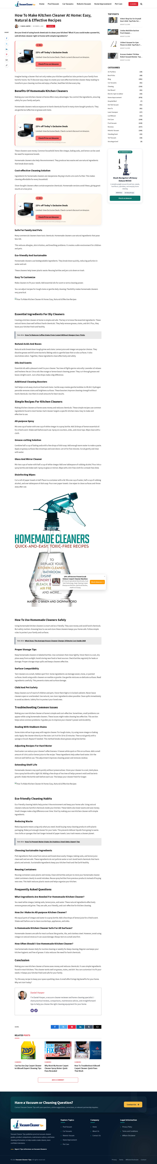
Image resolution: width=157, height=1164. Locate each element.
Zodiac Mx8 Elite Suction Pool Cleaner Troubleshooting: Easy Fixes (131, 31)
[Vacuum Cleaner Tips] (25, 4)
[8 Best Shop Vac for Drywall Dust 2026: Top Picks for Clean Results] (113, 20)
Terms (121, 1160)
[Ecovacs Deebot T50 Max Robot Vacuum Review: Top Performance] (113, 56)
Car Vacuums (67, 4)
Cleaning (133, 4)
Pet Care (118, 4)
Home (41, 4)
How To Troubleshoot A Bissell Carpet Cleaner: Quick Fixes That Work (87, 1068)
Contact (143, 1160)
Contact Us (133, 1104)
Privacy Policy (127, 1127)
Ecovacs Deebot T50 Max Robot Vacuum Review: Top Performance (130, 55)
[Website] (36, 1010)
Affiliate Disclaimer (128, 1135)
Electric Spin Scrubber (115, 94)
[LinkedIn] (6, 49)
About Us (96, 1131)
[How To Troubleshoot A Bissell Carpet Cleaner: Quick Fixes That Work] (87, 1050)
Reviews (111, 127)
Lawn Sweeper (113, 112)
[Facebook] (6, 38)
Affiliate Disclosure (132, 1160)
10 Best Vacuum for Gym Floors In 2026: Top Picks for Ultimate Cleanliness (131, 43)
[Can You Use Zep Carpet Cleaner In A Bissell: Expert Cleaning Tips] (28, 1050)
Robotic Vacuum (84, 4)
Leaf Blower (112, 116)
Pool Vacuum (53, 4)
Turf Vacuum (112, 138)
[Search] (141, 4)
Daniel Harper (25, 26)
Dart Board (111, 90)
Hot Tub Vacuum (113, 105)
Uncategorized (113, 141)
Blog (109, 79)
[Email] (6, 60)
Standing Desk (113, 134)
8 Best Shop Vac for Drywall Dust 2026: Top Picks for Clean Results (130, 20)
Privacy (114, 1160)
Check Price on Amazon (48, 64)
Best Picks (111, 75)
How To (110, 108)
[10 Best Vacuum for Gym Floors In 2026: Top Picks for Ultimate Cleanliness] (113, 44)
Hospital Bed (112, 101)
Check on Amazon (125, 198)
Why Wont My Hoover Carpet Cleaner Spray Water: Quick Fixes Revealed (56, 1068)
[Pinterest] (6, 54)
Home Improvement (102, 4)
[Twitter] (6, 44)
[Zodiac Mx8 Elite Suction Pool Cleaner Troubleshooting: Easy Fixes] (113, 32)
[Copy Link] (6, 65)
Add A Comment (58, 1080)
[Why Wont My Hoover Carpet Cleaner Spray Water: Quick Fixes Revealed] (58, 1050)
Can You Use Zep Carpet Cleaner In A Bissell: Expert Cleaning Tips (28, 1067)
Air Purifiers (112, 72)
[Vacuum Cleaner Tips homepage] (28, 1124)
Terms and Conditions (130, 1131)
